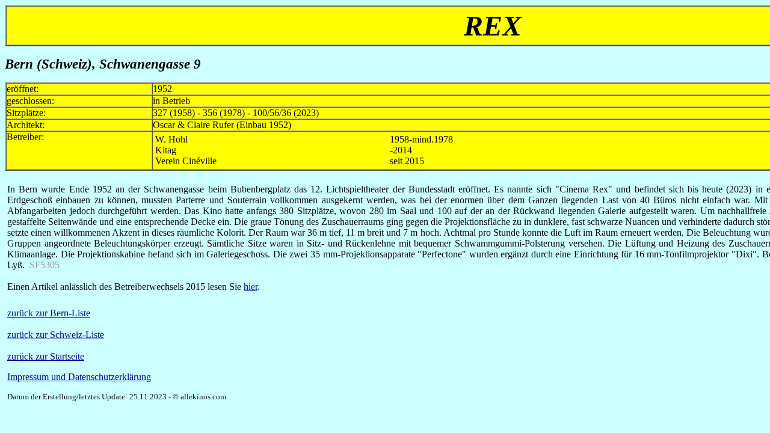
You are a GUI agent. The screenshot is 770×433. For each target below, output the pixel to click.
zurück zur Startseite (45, 356)
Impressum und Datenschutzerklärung (79, 377)
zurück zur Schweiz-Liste (55, 335)
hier (250, 286)
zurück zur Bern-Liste (48, 313)
